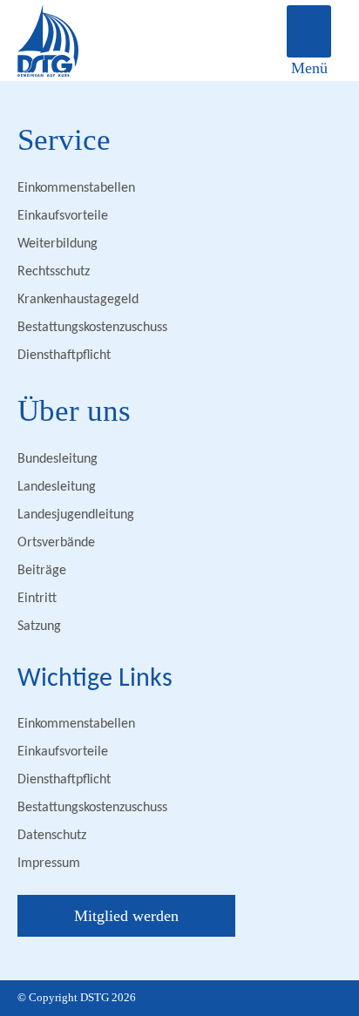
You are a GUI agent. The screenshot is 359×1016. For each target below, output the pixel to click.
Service (64, 140)
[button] (309, 31)
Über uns (74, 411)
